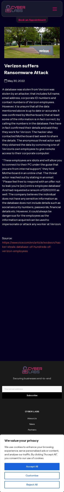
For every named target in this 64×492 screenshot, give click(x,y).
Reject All (32, 484)
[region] (32, 463)
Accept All (32, 466)
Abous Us (32, 418)
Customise (32, 475)
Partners (32, 429)
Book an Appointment (32, 19)
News (32, 424)
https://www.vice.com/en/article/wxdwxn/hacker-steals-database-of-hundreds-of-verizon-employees (31, 247)
